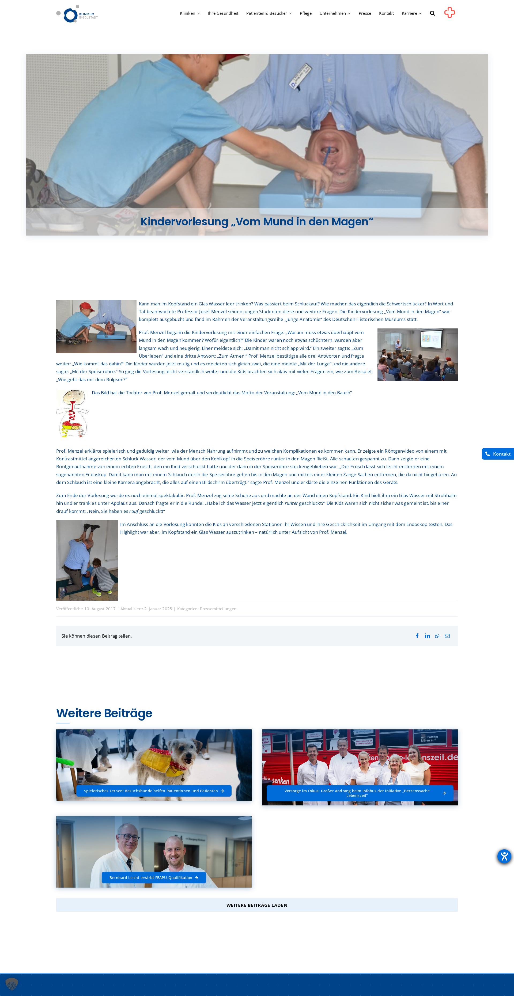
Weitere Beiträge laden (257, 905)
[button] (432, 14)
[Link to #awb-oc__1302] (449, 14)
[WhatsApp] (437, 636)
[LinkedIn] (427, 636)
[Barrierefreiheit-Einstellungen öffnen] (504, 856)
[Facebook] (417, 636)
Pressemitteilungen (218, 608)
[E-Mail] (447, 636)
